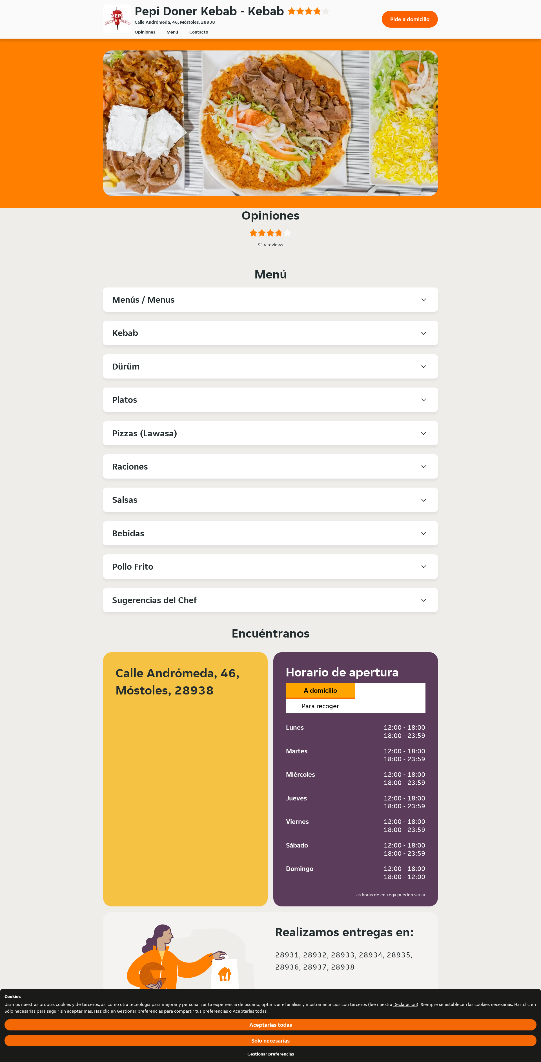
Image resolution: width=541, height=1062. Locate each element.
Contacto (198, 32)
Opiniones (145, 32)
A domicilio (320, 690)
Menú (172, 32)
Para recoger (320, 706)
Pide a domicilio (409, 19)
